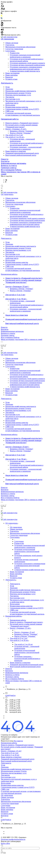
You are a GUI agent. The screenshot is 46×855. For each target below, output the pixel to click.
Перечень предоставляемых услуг (18, 95)
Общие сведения (11, 43)
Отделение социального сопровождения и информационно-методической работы (26, 68)
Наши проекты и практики (15, 151)
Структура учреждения (14, 49)
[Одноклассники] (5, 182)
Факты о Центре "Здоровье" (20, 133)
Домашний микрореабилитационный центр (22, 153)
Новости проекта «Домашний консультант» (22, 123)
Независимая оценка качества (16, 107)
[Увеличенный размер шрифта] (3, 9)
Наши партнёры (11, 75)
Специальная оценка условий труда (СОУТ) (22, 109)
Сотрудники (10, 51)
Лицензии (9, 89)
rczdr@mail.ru (10, 695)
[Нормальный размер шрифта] (2, 6)
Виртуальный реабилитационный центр (20, 155)
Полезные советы (9, 168)
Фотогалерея (10, 105)
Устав (7, 87)
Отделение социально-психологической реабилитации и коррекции (25, 56)
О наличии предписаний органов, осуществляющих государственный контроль (22, 114)
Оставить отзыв (11, 79)
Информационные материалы (13, 163)
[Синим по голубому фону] (1, 19)
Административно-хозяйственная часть (25, 71)
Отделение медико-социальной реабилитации (27, 65)
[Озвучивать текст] (2, 30)
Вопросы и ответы (9, 165)
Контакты (5, 161)
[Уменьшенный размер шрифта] (2, 4)
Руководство (14, 53)
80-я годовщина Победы (11, 170)
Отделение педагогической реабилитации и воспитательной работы (26, 60)
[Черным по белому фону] (1, 14)
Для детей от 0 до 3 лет (14, 135)
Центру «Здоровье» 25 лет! (15, 129)
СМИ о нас (9, 111)
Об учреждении (7, 39)
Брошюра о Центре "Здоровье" (21, 131)
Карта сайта (5, 843)
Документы (9, 97)
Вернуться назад (7, 741)
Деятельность (7, 83)
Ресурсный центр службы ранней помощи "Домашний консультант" (21, 126)
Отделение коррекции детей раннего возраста (27, 63)
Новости (4, 159)
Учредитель (9, 45)
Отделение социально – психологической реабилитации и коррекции (26, 148)
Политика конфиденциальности (13, 839)
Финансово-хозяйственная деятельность (20, 91)
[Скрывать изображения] (2, 25)
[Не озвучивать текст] (2, 33)
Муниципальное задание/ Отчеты (18, 93)
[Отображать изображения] (2, 23)
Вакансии (9, 77)
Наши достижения (12, 73)
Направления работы (10, 119)
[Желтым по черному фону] (1, 16)
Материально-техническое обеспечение (20, 47)
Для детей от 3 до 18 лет (14, 137)
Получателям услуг (12, 99)
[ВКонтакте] (6, 180)
